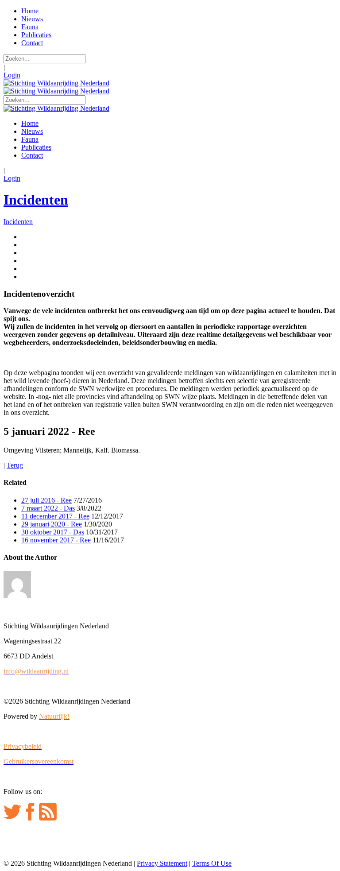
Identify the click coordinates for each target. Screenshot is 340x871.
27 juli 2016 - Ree (46, 500)
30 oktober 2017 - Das (52, 532)
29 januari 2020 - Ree (51, 524)
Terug (15, 465)
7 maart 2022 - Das (48, 508)
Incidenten (36, 200)
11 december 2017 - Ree (55, 516)
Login (12, 75)
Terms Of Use (212, 863)
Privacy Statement (162, 863)
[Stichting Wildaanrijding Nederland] (56, 83)
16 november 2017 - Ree (56, 540)
